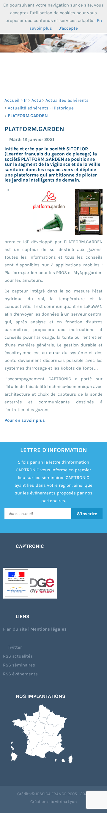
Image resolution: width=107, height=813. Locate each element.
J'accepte (68, 28)
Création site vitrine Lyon (53, 801)
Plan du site (15, 629)
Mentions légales (48, 629)
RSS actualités (18, 656)
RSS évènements (20, 674)
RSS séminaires (19, 665)
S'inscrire (87, 513)
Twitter (14, 647)
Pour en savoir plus (24, 420)
